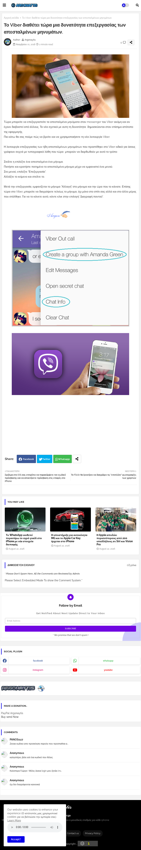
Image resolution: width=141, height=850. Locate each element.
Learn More (14, 820)
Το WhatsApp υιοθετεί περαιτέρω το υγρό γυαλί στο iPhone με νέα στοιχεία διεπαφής (24, 540)
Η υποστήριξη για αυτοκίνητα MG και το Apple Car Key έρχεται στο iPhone (69, 538)
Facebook (28, 459)
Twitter (46, 459)
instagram (38, 670)
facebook (38, 660)
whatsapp (108, 660)
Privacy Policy (92, 833)
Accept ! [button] (16, 839)
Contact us (73, 833)
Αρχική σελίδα (11, 17)
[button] (137, 5)
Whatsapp (64, 459)
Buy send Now (10, 716)
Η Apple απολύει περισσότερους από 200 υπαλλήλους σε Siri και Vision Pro (115, 540)
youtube (108, 670)
